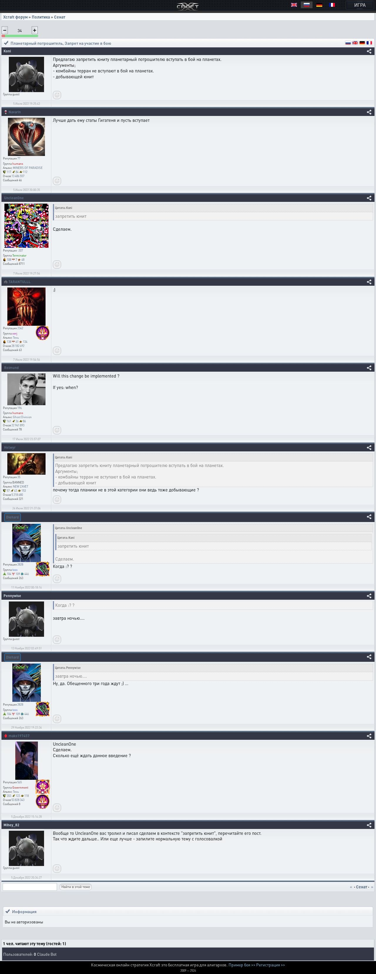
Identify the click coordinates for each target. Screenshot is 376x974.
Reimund (11, 367)
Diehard (12, 517)
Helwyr (10, 447)
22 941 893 (17, 425)
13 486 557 (17, 176)
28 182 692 (17, 346)
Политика (41, 16)
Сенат (59, 16)
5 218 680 (17, 494)
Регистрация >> (270, 964)
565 (19, 782)
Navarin (15, 112)
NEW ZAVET (20, 486)
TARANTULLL (20, 282)
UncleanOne (14, 198)
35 (18, 477)
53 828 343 (17, 800)
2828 (20, 564)
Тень (16, 337)
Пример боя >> (242, 964)
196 (19, 408)
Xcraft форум (15, 16)
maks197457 (19, 736)
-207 (20, 250)
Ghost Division (22, 417)
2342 (20, 328)
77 (18, 158)
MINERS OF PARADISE (28, 167)
